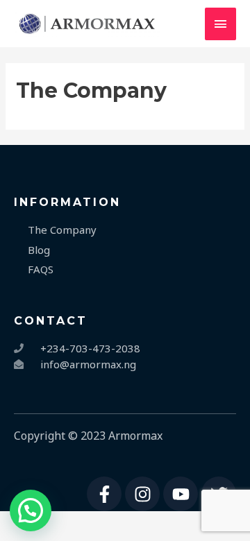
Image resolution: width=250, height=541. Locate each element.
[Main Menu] (221, 24)
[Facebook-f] (104, 493)
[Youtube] (180, 493)
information (67, 202)
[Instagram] (142, 493)
